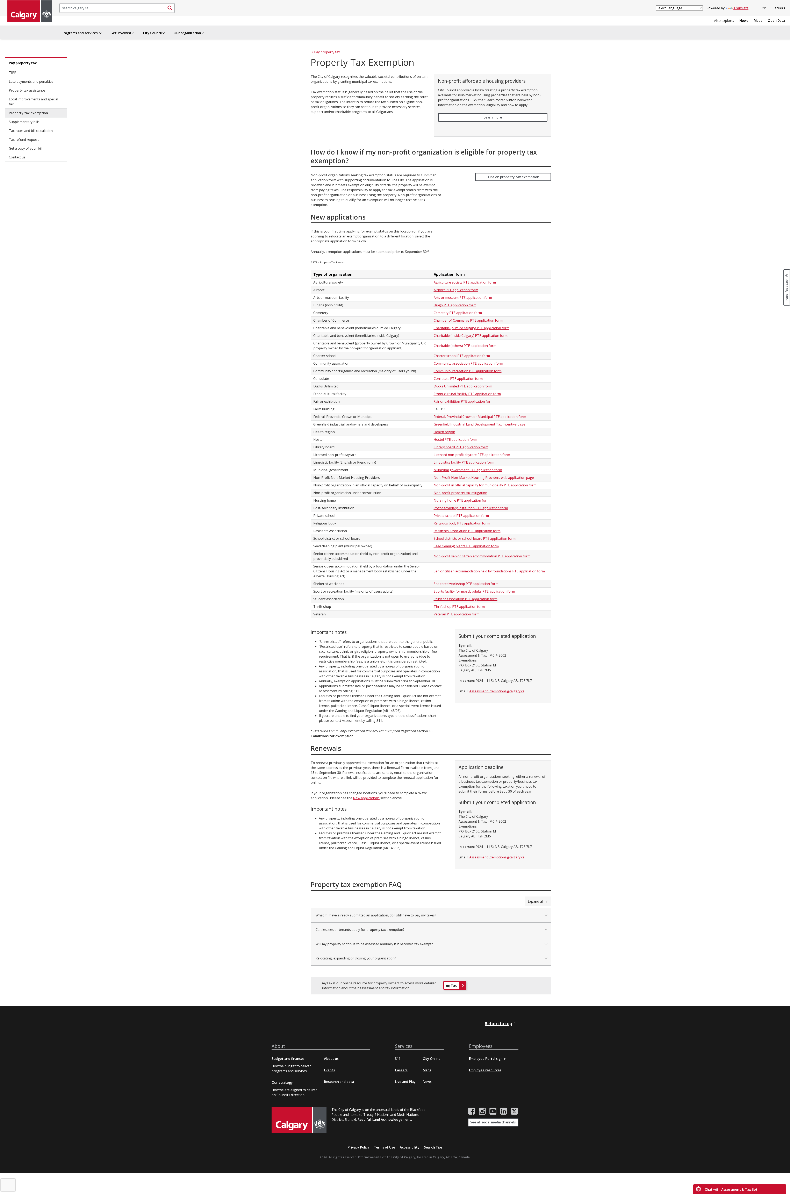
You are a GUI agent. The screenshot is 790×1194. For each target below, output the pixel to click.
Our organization (187, 33)
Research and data (339, 1081)
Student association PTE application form (465, 599)
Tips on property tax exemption (513, 177)
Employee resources (485, 1070)
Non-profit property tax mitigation (460, 493)
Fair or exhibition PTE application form (463, 401)
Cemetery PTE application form (458, 312)
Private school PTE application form (461, 515)
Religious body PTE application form (462, 523)
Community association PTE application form (468, 363)
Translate (740, 8)
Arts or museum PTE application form (463, 297)
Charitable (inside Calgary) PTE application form (471, 335)
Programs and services (80, 33)
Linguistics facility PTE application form (464, 462)
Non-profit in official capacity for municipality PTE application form (485, 485)
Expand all (536, 901)
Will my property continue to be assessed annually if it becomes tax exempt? (374, 944)
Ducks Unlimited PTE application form (463, 386)
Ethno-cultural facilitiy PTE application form (467, 394)
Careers (779, 8)
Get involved (120, 33)
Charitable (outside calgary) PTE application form (471, 328)
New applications (366, 798)
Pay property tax (23, 63)
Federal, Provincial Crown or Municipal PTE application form (480, 416)
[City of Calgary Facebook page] (471, 1111)
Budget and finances (288, 1058)
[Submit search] (170, 8)
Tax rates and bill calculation (31, 130)
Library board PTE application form (461, 447)
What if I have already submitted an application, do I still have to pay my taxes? (376, 915)
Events (329, 1070)
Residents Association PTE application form (467, 531)
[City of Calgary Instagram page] (482, 1111)
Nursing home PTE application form (461, 500)
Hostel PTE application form (455, 439)
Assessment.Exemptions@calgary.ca (496, 691)
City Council (152, 33)
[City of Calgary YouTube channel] (493, 1111)
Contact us (17, 157)
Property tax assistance (27, 90)
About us (331, 1058)
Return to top (498, 1023)
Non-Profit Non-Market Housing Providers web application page (484, 477)
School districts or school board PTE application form (475, 538)
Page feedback (787, 289)
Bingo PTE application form (455, 305)
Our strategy (282, 1082)
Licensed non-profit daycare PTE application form (472, 454)
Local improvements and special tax (33, 101)
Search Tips (433, 1147)
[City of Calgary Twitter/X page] (514, 1111)
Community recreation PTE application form (468, 371)
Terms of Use (384, 1147)
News (743, 20)
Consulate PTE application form (458, 378)
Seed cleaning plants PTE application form (466, 546)
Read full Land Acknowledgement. (385, 1119)
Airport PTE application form (456, 290)
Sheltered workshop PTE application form (466, 583)
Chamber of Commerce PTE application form (468, 320)
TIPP (12, 72)
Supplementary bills (24, 122)
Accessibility (409, 1147)
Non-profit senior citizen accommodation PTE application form (482, 556)
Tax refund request (24, 139)
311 (764, 8)
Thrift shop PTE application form (459, 606)
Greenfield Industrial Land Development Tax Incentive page (479, 424)
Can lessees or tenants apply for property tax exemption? (360, 929)
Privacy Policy (358, 1147)
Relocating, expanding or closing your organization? (356, 958)
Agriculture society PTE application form (465, 282)
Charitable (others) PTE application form (465, 345)
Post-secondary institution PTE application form (471, 508)
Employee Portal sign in (487, 1058)
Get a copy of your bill (25, 148)
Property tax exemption (28, 113)
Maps (758, 20)
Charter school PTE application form (462, 355)
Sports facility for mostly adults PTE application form (474, 591)
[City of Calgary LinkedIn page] (504, 1111)
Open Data (776, 20)
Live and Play (405, 1081)
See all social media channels (493, 1122)
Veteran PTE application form (456, 614)
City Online (431, 1058)
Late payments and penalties (31, 81)
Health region (444, 432)
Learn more (493, 117)
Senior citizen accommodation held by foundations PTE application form (489, 571)
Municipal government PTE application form (468, 470)
